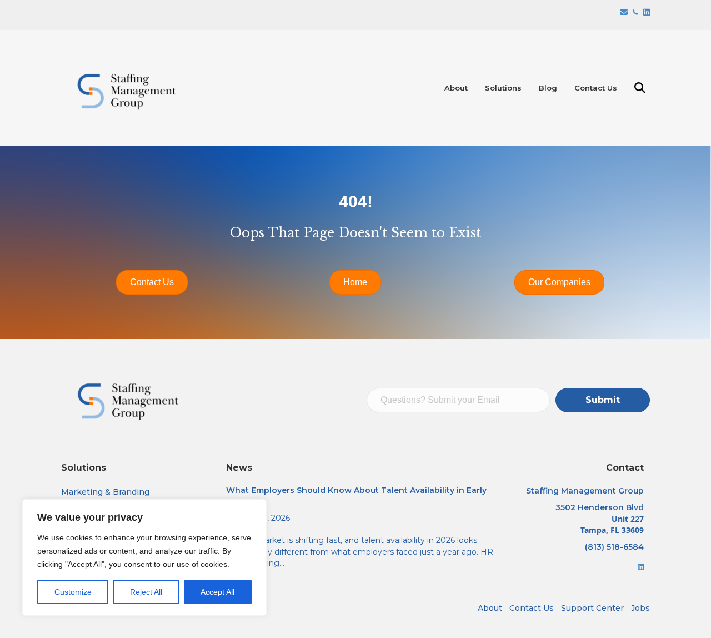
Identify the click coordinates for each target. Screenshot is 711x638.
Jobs (640, 608)
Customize (73, 591)
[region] (144, 557)
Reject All (146, 591)
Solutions (503, 87)
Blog (548, 87)
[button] (642, 88)
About (456, 87)
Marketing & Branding (105, 492)
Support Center (592, 608)
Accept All (217, 591)
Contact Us (595, 87)
